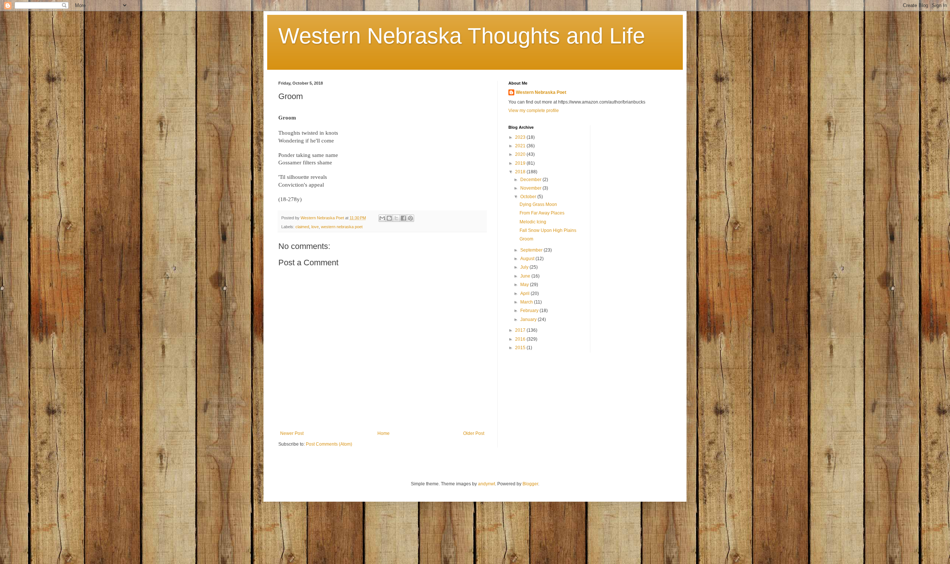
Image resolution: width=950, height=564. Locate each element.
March (527, 302)
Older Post (473, 433)
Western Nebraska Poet (541, 92)
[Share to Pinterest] (410, 218)
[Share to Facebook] (403, 218)
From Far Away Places (542, 213)
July (525, 267)
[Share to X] (396, 218)
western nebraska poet (342, 226)
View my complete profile (533, 110)
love (315, 226)
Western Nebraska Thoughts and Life (461, 35)
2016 (521, 339)
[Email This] (382, 218)
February (530, 310)
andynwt (486, 483)
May (525, 284)
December (531, 179)
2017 (521, 330)
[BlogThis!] (389, 218)
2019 (521, 163)
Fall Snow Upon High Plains (548, 230)
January (529, 319)
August (527, 258)
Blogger (530, 483)
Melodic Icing (533, 221)
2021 (521, 145)
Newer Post (292, 433)
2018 (521, 171)
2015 (521, 347)
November (531, 188)
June (525, 276)
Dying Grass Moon (538, 204)
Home (383, 433)
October (528, 196)
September (532, 250)
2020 (521, 154)
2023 (521, 137)
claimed (302, 226)
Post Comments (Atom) (329, 444)
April (525, 293)
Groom (526, 239)
